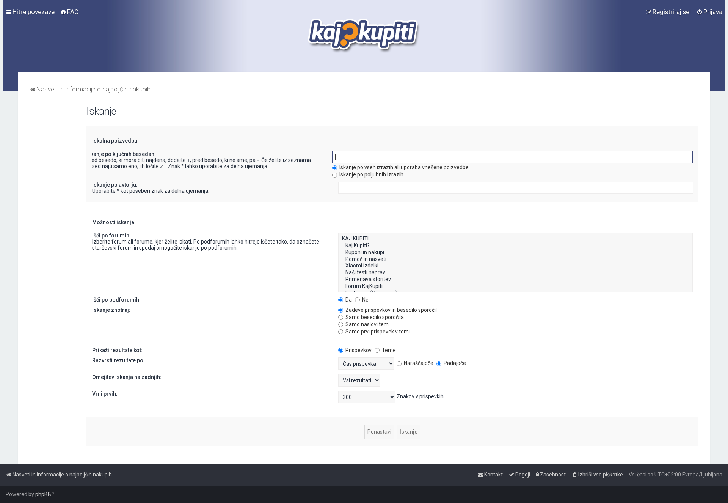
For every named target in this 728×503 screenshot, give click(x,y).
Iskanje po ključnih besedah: (121, 154)
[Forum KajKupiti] (515, 286)
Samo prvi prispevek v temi (377, 332)
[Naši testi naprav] (515, 272)
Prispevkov (358, 350)
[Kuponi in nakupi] (515, 252)
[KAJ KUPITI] (515, 239)
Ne (365, 300)
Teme (388, 350)
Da (348, 300)
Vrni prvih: (105, 394)
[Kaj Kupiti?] (515, 245)
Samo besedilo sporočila (374, 317)
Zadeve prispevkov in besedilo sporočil (390, 310)
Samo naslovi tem (366, 324)
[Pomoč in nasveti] (515, 259)
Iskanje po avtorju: (115, 185)
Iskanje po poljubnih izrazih (370, 174)
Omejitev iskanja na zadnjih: (127, 377)
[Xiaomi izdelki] (515, 266)
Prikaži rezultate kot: (117, 350)
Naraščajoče (418, 363)
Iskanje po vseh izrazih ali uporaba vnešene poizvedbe (403, 167)
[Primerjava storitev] (515, 279)
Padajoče (454, 363)
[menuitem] (69, 11)
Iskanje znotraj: (111, 310)
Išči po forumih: (111, 236)
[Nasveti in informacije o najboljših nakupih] (364, 36)
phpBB (43, 494)
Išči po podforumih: (116, 300)
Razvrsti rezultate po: (118, 360)
